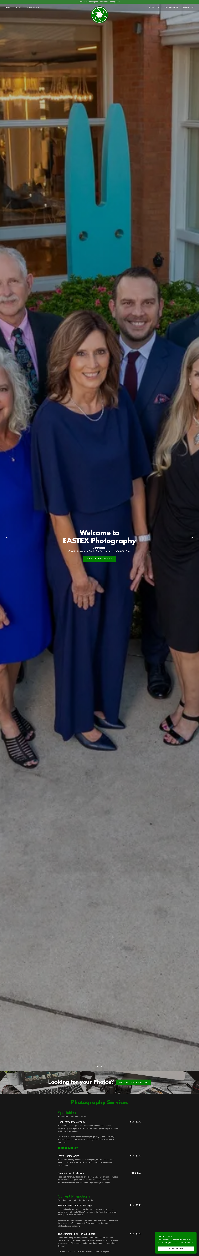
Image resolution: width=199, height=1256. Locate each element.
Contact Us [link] (188, 7)
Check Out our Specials (99, 559)
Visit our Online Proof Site (133, 1082)
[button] (91, 1066)
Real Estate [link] (155, 7)
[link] (99, 7)
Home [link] (7, 7)
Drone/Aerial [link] (34, 7)
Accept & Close (176, 1248)
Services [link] (18, 7)
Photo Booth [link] (172, 7)
